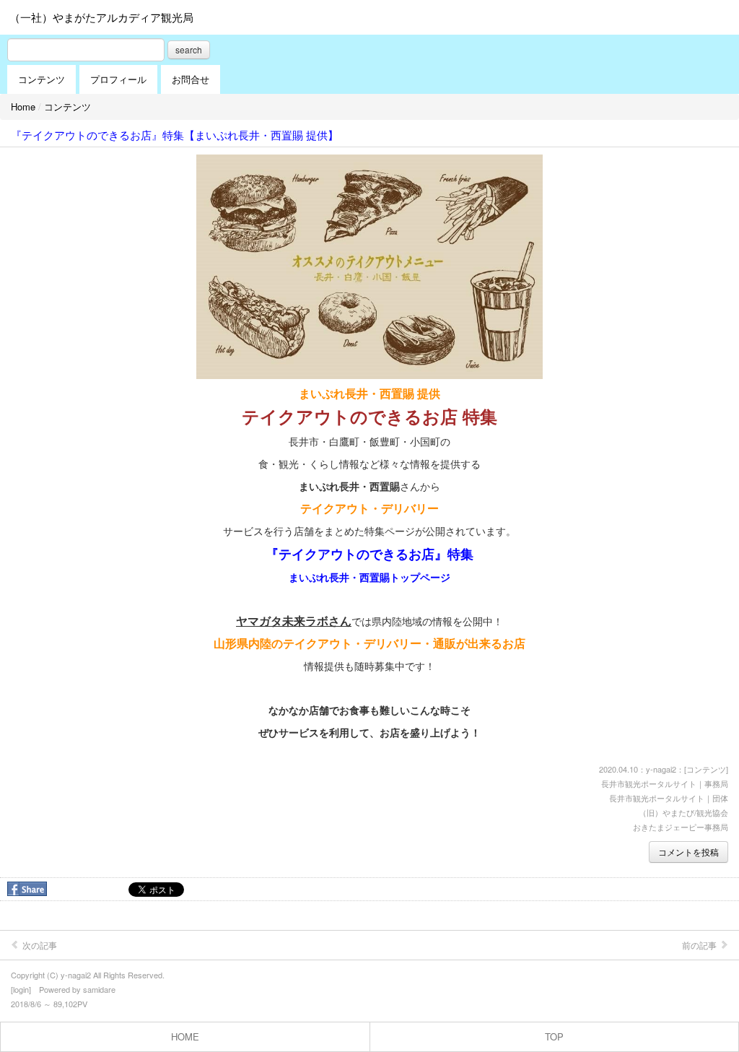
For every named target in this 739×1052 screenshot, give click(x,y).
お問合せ (190, 79)
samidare (99, 989)
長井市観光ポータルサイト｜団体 (668, 798)
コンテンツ (41, 79)
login (21, 989)
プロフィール (118, 79)
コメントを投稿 (688, 851)
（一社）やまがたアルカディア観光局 (101, 17)
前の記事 (700, 945)
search (188, 49)
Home (23, 106)
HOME (185, 1036)
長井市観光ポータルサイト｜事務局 (664, 783)
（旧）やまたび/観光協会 (683, 812)
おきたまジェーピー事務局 (680, 827)
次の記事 (38, 945)
